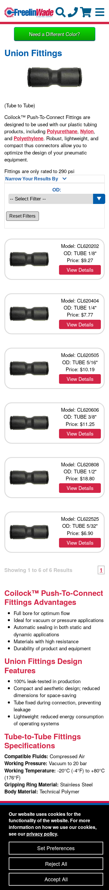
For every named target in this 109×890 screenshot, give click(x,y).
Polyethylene (28, 138)
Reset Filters (22, 216)
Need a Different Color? (54, 34)
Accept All (56, 879)
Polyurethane (62, 131)
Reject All (56, 863)
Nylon (87, 131)
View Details (80, 269)
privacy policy (41, 833)
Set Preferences (56, 848)
